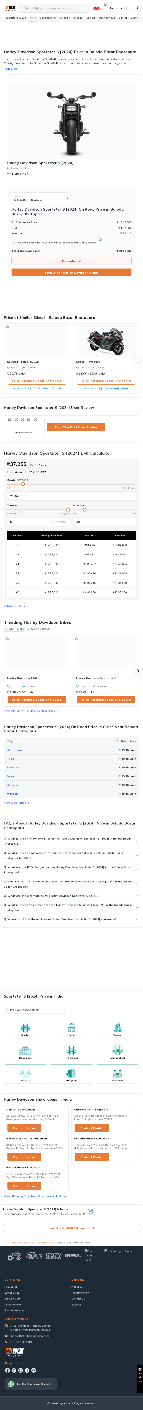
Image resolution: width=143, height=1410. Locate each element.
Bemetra (13, 767)
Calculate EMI (12, 606)
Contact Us (78, 1298)
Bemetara (13, 776)
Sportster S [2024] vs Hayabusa (106, 388)
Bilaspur (12, 785)
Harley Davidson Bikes (23, 1243)
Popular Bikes (14, 628)
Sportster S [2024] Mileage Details (71, 1228)
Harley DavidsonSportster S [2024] (40, 163)
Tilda (10, 758)
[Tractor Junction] (14, 1256)
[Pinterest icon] (14, 1370)
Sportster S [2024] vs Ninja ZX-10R (37, 388)
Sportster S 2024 (46, 1243)
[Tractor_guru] (120, 1255)
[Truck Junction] (34, 1255)
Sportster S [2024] (16, 17)
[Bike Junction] (9, 8)
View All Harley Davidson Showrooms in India (33, 1196)
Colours (91, 17)
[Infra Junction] (73, 1256)
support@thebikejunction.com (29, 1336)
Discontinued (71, 261)
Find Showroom (14, 1310)
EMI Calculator (13, 1298)
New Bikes (11, 1286)
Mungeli (12, 793)
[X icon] (27, 1370)
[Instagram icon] (20, 1370)
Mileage (65, 17)
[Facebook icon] (7, 1370)
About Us (77, 1286)
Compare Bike (13, 1304)
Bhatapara (14, 750)
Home (5, 1243)
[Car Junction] (93, 1255)
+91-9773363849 (21, 1342)
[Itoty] (53, 1255)
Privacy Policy (80, 1292)
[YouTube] (33, 1370)
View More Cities (15, 802)
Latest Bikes (12, 1292)
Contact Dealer (24, 1128)
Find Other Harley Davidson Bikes (71, 272)
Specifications (48, 17)
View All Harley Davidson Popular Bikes (29, 711)
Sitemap (77, 1304)
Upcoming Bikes (38, 628)
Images (78, 17)
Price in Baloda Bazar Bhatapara (37, 381)
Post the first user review (76, 427)
